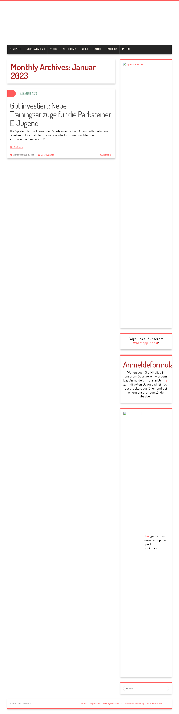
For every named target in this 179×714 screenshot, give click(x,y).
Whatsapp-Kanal (145, 343)
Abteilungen (69, 49)
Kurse (85, 49)
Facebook (112, 49)
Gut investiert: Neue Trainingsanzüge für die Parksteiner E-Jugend (60, 114)
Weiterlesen (16, 147)
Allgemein (106, 154)
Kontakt (84, 703)
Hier (146, 536)
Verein (53, 49)
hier (166, 380)
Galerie (97, 49)
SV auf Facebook (154, 703)
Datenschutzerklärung (134, 703)
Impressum (95, 703)
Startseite (16, 49)
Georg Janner (47, 154)
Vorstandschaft (36, 49)
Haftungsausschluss (112, 703)
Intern (126, 49)
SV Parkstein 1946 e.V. (72, 23)
